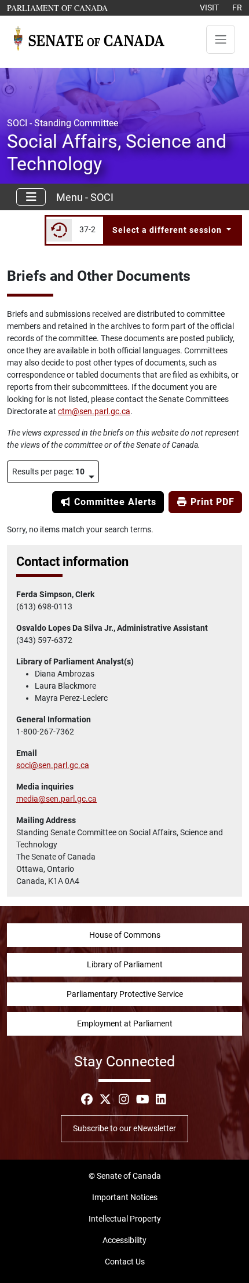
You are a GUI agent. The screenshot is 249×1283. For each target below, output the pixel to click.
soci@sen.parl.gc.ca (52, 765)
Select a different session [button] (168, 230)
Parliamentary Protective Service (125, 994)
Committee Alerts (113, 501)
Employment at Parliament (125, 1023)
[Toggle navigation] (220, 39)
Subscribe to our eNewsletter (124, 1128)
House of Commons (124, 935)
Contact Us (125, 1261)
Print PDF (211, 501)
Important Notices (125, 1197)
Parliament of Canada (57, 7)
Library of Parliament (125, 964)
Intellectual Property (125, 1218)
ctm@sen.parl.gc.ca (94, 411)
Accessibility (124, 1240)
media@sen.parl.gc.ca (56, 798)
